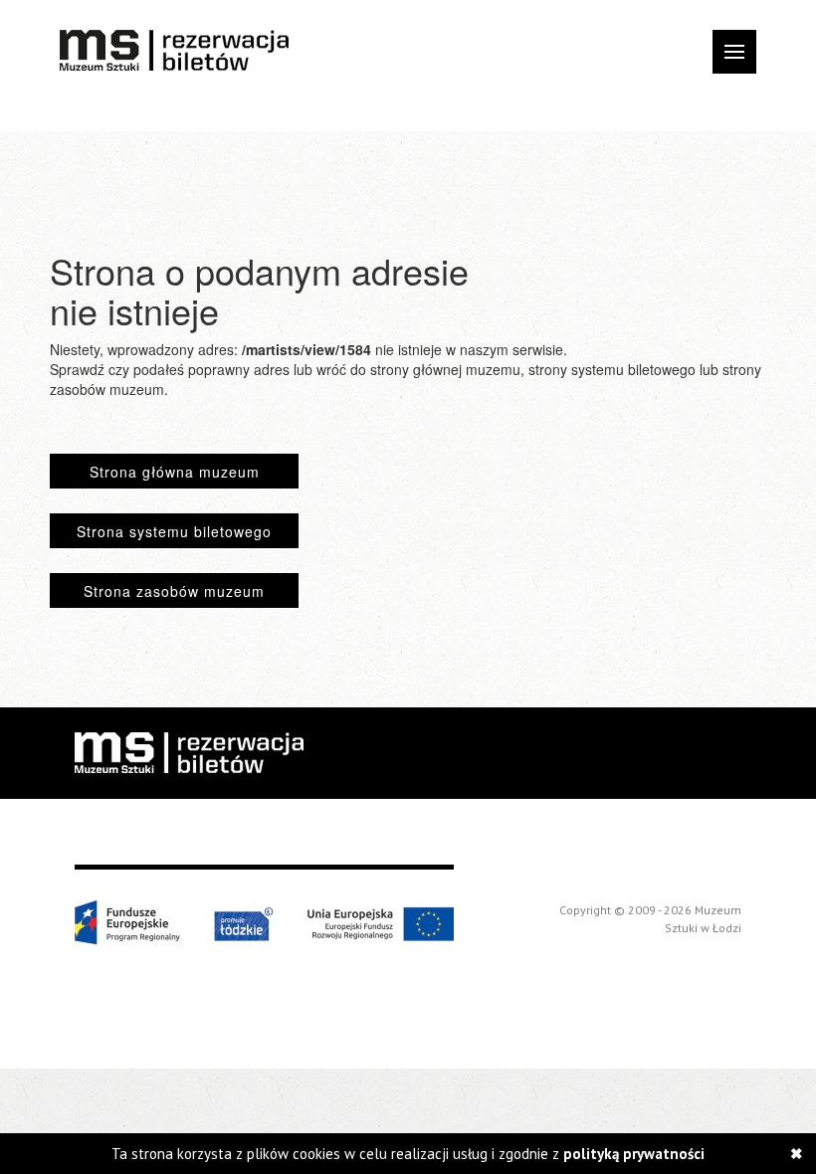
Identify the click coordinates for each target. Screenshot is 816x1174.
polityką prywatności (634, 1153)
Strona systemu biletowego (174, 531)
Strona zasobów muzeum (174, 591)
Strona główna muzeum (175, 472)
